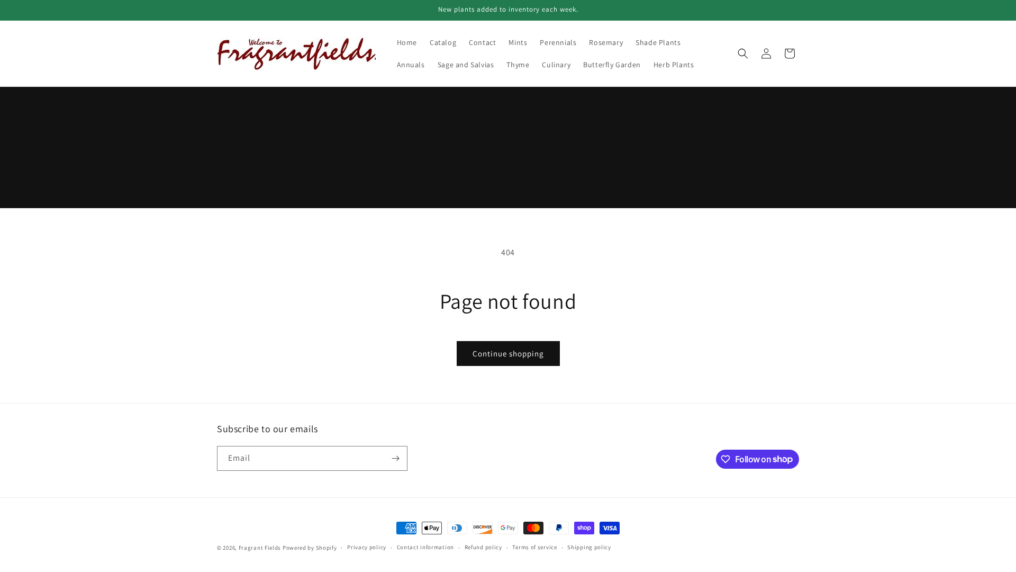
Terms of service (534, 547)
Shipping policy (589, 547)
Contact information (425, 547)
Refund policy (483, 547)
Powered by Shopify (310, 547)
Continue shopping (508, 353)
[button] (743, 53)
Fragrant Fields (260, 547)
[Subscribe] (395, 458)
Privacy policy (366, 547)
